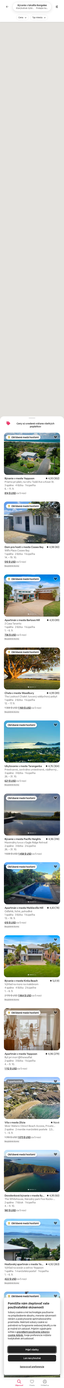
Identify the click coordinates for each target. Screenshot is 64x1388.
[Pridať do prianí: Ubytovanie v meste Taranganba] (55, 724)
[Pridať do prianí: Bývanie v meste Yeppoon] (55, 437)
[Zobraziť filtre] (56, 6)
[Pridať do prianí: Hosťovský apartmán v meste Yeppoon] (55, 1223)
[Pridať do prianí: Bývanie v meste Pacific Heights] (55, 797)
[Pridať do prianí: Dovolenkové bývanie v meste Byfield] (55, 1154)
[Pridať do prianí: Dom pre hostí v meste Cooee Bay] (55, 505)
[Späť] (7, 6)
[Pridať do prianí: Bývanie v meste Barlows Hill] (55, 1296)
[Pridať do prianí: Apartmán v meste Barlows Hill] (55, 578)
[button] (10, 493)
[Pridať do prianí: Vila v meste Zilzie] (55, 1081)
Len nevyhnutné (32, 1358)
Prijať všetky (32, 1349)
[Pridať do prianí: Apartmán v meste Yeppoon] (55, 1012)
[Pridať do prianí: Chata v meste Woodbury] (55, 651)
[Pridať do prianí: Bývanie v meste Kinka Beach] (55, 939)
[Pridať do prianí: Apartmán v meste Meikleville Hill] (55, 866)
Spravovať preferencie (32, 1366)
